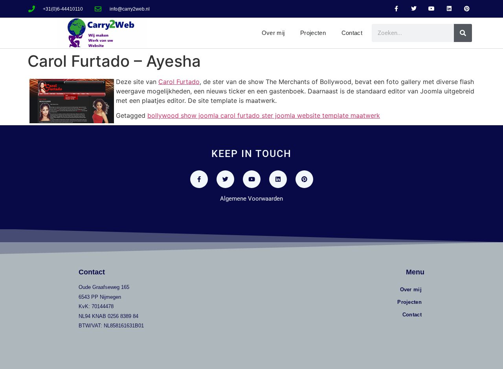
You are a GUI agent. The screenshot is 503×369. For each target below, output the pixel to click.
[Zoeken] (463, 33)
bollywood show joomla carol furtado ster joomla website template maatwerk (263, 115)
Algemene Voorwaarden (251, 198)
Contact (351, 32)
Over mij (273, 32)
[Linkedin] (449, 9)
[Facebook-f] (396, 9)
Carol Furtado (179, 82)
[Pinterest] (466, 9)
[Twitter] (414, 9)
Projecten (313, 32)
